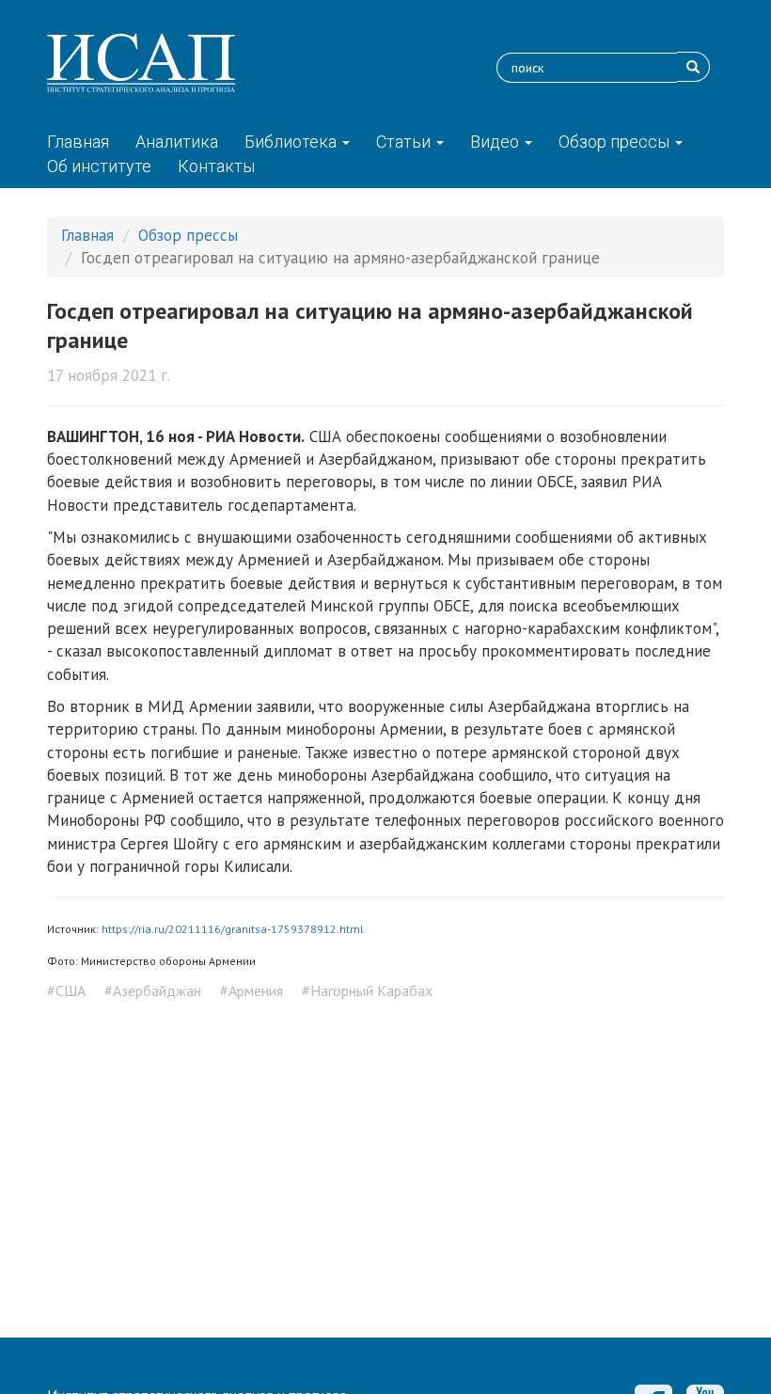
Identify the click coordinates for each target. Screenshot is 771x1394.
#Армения (251, 990)
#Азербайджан (152, 990)
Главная (78, 141)
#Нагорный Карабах (367, 990)
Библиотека (292, 141)
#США (66, 990)
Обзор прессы (616, 141)
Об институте (99, 166)
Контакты (216, 166)
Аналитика (176, 141)
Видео (496, 141)
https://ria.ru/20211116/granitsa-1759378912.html (233, 929)
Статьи (405, 141)
